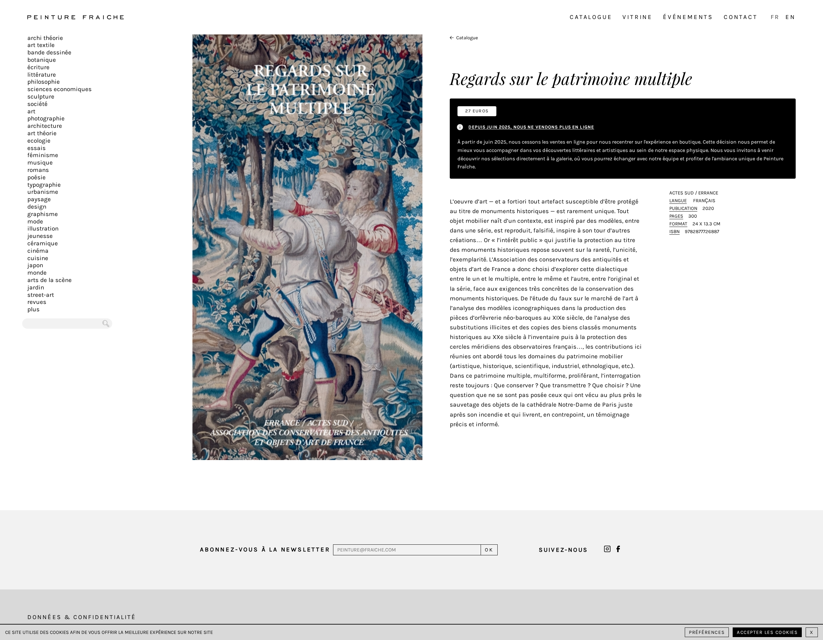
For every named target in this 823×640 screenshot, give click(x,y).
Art (31, 111)
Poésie (36, 177)
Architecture (44, 125)
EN (790, 17)
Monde (37, 272)
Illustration (43, 228)
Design (36, 206)
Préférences (707, 632)
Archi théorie (45, 38)
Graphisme (42, 214)
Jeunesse (40, 236)
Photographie (46, 118)
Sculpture (40, 96)
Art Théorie (42, 133)
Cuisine (37, 258)
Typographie (44, 184)
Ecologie (38, 140)
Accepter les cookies (767, 632)
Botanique (41, 59)
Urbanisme (42, 191)
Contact (741, 17)
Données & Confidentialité (81, 617)
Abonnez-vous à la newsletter (265, 549)
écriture (38, 67)
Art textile (41, 45)
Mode (35, 221)
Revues (36, 302)
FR (775, 17)
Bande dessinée (49, 52)
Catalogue (591, 17)
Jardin (35, 287)
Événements (688, 17)
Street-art (40, 294)
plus (33, 309)
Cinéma (38, 250)
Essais (36, 148)
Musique (40, 162)
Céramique (42, 243)
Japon (35, 265)
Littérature (41, 74)
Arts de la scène (49, 280)
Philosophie (43, 81)
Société (37, 104)
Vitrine (637, 17)
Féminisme (42, 155)
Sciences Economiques (59, 89)
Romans (38, 170)
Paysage (39, 199)
